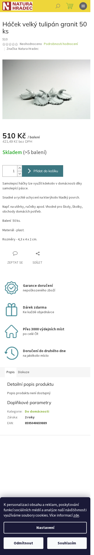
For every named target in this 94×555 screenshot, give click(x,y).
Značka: (23, 48)
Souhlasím (67, 543)
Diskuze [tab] (23, 372)
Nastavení (45, 527)
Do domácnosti (37, 411)
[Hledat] (58, 6)
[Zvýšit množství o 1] (19, 168)
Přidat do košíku (46, 171)
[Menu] (83, 6)
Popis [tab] (11, 372)
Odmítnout (23, 543)
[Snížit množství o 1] (19, 174)
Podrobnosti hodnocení (61, 44)
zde (76, 515)
